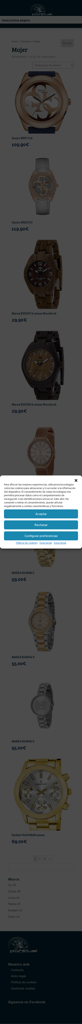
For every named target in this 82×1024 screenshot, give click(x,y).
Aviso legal (45, 543)
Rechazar (41, 525)
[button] (76, 480)
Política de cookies (26, 543)
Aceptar (41, 514)
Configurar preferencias (41, 536)
